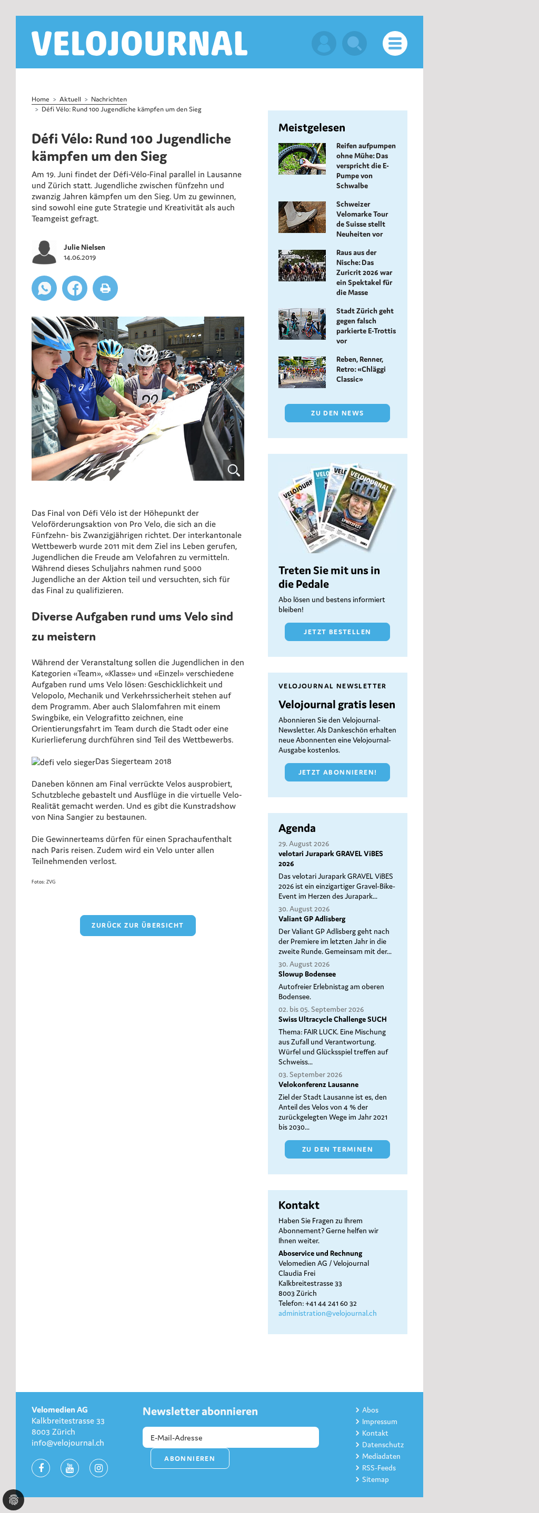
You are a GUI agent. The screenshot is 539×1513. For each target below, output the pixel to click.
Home (40, 99)
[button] (44, 288)
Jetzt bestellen (337, 631)
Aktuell (70, 99)
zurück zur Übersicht (138, 925)
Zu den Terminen (337, 1149)
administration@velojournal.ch (327, 1313)
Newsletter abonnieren (200, 1411)
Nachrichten (109, 99)
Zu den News (337, 413)
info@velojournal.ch (68, 1442)
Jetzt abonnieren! (337, 772)
